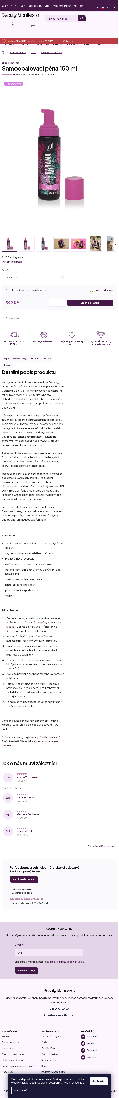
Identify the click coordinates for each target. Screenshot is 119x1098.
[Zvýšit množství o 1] (62, 302)
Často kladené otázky (31, 6)
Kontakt (6, 1036)
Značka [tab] (47, 358)
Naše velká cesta (49, 1060)
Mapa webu (7, 1071)
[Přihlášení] (10, 23)
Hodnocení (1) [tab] (20, 358)
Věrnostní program (51, 1036)
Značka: (10, 62)
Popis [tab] (6, 358)
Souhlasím (98, 1081)
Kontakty (78, 6)
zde (82, 1082)
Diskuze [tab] (35, 358)
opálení (58, 701)
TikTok (90, 1043)
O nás (44, 1042)
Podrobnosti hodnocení (40, 74)
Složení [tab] (7, 365)
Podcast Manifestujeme (53, 1071)
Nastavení (20, 1090)
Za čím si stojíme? (50, 1054)
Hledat (82, 18)
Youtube (91, 1057)
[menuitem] (10, 44)
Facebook (92, 1050)
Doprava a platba (10, 1042)
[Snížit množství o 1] (51, 302)
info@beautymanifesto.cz (27, 898)
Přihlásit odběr (26, 970)
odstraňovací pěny (36, 622)
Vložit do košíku (90, 302)
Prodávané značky (62, 6)
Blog (47, 6)
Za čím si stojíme (10, 6)
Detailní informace (12, 261)
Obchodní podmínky (12, 1060)
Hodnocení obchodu (12, 1048)
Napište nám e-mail (24, 879)
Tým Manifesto (49, 1048)
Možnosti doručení (104, 290)
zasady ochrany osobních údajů (66, 961)
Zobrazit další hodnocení (101, 846)
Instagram (92, 1036)
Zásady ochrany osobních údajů (18, 1065)
